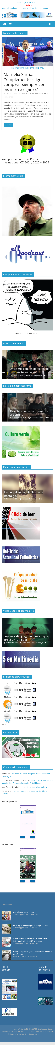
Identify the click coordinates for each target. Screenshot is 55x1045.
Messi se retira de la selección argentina (18, 8)
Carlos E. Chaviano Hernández (32, 93)
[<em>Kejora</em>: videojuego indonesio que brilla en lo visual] (27, 619)
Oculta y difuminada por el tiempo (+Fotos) (31, 925)
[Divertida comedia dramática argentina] (27, 394)
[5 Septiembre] (4, 24)
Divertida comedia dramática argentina (23, 412)
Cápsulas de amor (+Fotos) (24, 912)
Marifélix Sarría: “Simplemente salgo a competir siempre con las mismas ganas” (24, 82)
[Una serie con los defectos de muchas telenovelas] (27, 352)
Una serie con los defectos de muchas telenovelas (23, 370)
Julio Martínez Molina (29, 375)
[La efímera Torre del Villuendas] (27, 475)
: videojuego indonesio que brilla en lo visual (26, 637)
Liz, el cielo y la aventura (36, 787)
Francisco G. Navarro (32, 499)
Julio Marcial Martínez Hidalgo (32, 643)
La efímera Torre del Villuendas (25, 496)
